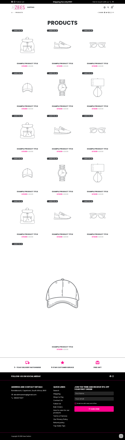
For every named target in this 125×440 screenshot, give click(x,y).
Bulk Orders (58, 407)
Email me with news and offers (87, 403)
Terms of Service (60, 416)
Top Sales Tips (59, 426)
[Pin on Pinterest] (109, 12)
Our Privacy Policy (60, 419)
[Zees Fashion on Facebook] (12, 2)
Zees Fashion (27, 436)
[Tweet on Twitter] (106, 12)
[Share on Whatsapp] (111, 12)
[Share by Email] (113, 12)
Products (19, 12)
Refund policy (58, 422)
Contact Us (58, 400)
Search (56, 390)
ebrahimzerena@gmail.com (23, 394)
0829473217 (17, 398)
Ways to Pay (58, 397)
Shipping (30, 7)
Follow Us (57, 404)
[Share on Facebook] (104, 12)
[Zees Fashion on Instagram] (14, 2)
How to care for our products (61, 411)
